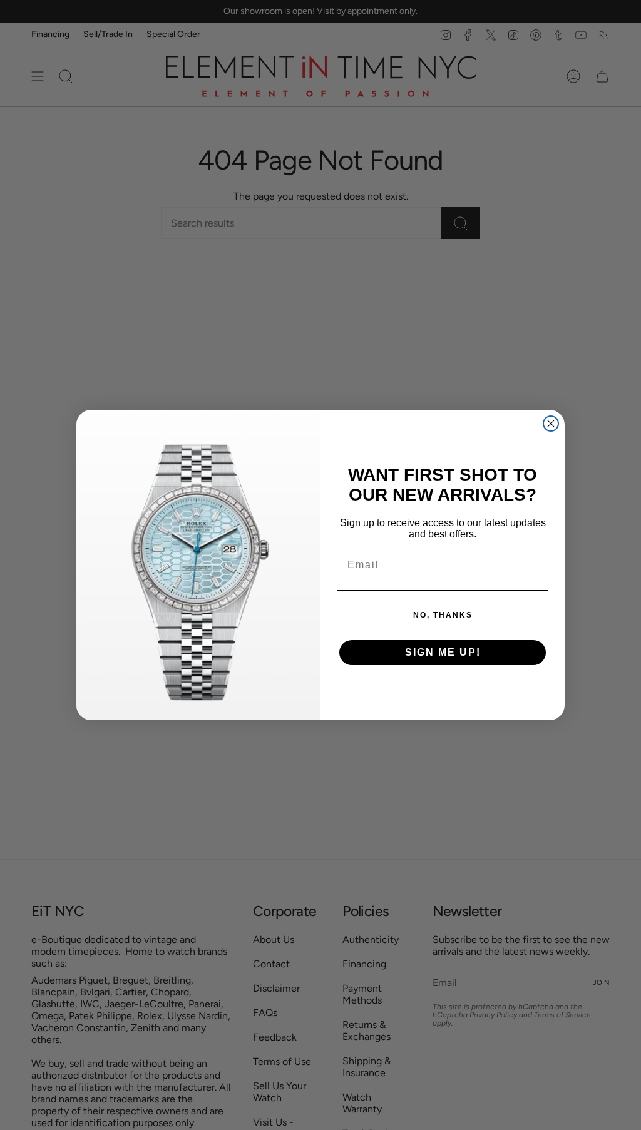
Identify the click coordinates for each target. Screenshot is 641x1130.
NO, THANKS (443, 615)
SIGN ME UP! (443, 652)
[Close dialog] (550, 423)
